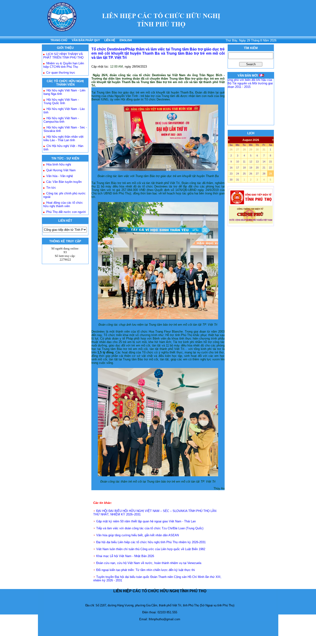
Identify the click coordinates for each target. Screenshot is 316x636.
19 (250, 167)
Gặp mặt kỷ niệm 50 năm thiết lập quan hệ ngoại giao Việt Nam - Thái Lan (146, 521)
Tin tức (51, 187)
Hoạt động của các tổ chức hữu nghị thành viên (63, 204)
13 (257, 161)
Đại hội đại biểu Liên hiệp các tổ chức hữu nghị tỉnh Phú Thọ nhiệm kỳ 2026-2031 (151, 542)
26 (231, 149)
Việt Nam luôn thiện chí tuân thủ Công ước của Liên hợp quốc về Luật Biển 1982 (150, 549)
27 (237, 149)
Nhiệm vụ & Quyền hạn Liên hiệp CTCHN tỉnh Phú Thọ (63, 65)
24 (237, 173)
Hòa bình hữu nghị (58, 164)
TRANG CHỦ (58, 40)
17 (237, 167)
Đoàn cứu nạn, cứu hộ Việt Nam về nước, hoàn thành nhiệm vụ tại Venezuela (148, 563)
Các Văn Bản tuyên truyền (64, 182)
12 (250, 161)
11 (244, 161)
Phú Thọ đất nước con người (66, 212)
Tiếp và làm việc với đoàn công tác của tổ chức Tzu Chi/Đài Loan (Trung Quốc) (149, 528)
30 (257, 149)
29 (250, 149)
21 (264, 167)
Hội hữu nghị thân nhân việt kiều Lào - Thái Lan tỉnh (63, 138)
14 (264, 161)
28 (244, 149)
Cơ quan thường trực (60, 72)
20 (257, 167)
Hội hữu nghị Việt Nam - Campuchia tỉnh (61, 119)
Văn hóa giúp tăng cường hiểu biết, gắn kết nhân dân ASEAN (137, 535)
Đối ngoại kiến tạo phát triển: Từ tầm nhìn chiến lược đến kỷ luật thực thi (145, 570)
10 (237, 161)
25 (244, 173)
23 (231, 173)
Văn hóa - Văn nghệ (59, 176)
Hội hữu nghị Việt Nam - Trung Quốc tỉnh (61, 101)
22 (270, 167)
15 (270, 161)
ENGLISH (126, 40)
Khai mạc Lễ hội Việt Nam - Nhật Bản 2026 (125, 556)
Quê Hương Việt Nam (61, 170)
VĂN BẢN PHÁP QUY (86, 40)
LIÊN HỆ (109, 40)
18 (244, 167)
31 (264, 149)
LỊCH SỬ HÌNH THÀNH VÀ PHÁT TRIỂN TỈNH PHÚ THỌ (63, 55)
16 (231, 167)
